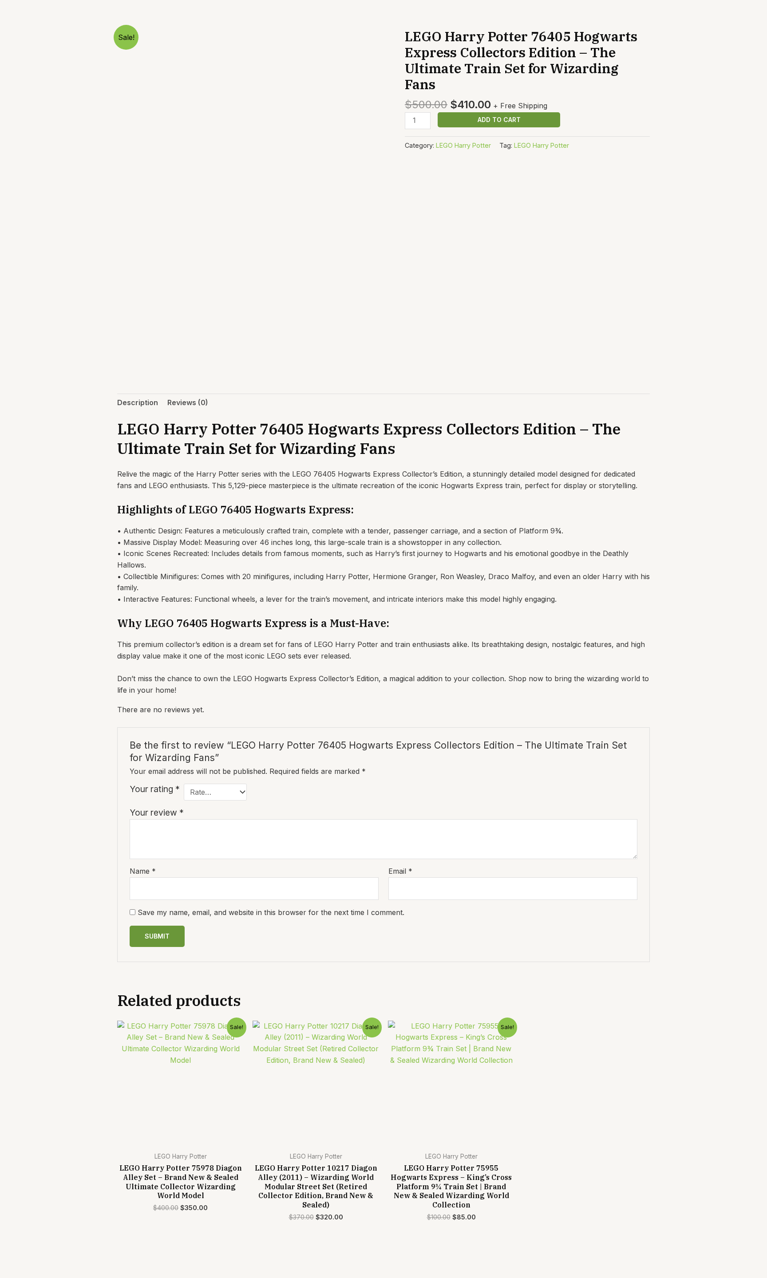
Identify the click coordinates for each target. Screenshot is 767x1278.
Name (143, 871)
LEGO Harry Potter (463, 145)
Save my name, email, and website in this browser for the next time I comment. (271, 912)
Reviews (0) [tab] (187, 402)
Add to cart (499, 119)
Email (400, 871)
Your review (157, 812)
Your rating (155, 789)
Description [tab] (137, 402)
